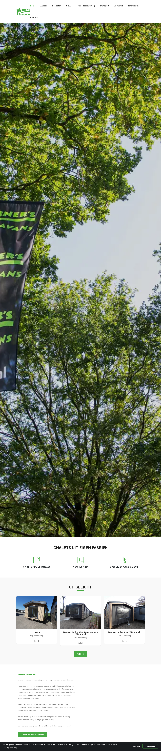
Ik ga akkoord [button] (150, 746)
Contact (34, 18)
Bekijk (36, 641)
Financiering (134, 6)
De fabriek (118, 6)
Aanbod (43, 6)
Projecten (56, 6)
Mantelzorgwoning (86, 6)
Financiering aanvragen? (32, 734)
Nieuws (69, 6)
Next (160, 281)
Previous (1, 281)
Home (32, 6)
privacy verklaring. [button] (11, 747)
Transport (104, 6)
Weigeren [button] (136, 746)
